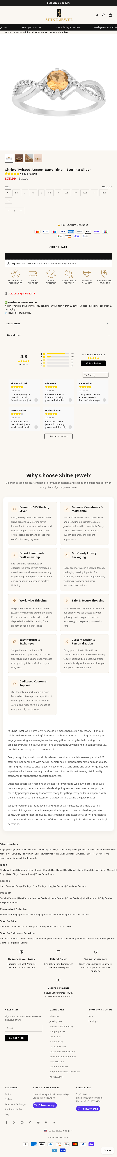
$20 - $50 (17, 32)
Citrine (3, 943)
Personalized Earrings (31, 914)
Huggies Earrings (56, 886)
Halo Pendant (24, 898)
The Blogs (93, 1021)
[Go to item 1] (9, 158)
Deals (90, 1016)
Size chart (107, 186)
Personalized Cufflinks (78, 914)
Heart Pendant (58, 898)
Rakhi (82, 849)
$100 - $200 (52, 926)
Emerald (15, 938)
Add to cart (58, 247)
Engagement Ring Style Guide (65, 1071)
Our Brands (56, 1036)
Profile (8, 1094)
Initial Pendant (89, 898)
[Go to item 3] (28, 158)
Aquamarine (40, 938)
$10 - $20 (16, 926)
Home (8, 32)
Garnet (111, 938)
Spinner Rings (27, 874)
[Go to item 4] (38, 158)
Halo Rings (69, 870)
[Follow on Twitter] (14, 1122)
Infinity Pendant (105, 898)
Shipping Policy (57, 1031)
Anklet (75, 849)
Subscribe (16, 1038)
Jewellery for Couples (10, 858)
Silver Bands (56, 870)
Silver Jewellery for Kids (46, 854)
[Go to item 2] (19, 158)
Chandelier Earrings (76, 886)
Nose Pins (65, 849)
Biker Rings (12, 874)
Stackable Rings (8, 870)
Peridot (103, 938)
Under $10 (5, 926)
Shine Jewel (17, 731)
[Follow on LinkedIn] (53, 1122)
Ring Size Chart (57, 1061)
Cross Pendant (73, 898)
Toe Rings (53, 849)
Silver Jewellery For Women (19, 854)
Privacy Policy (56, 1041)
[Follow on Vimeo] (46, 1122)
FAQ (7, 1114)
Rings (2, 849)
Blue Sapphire (55, 938)
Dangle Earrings (23, 886)
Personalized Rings (9, 914)
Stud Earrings (39, 886)
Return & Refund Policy (61, 1026)
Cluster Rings (83, 870)
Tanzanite (4, 938)
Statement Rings (25, 870)
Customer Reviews (59, 1066)
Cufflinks (91, 849)
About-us (54, 1016)
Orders (8, 1099)
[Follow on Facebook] (6, 1122)
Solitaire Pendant (8, 898)
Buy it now (58, 256)
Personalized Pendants (54, 914)
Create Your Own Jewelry (62, 1051)
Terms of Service (58, 1046)
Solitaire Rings (98, 870)
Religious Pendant (9, 902)
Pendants (21, 849)
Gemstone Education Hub (63, 1056)
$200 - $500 (66, 926)
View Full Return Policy (19, 312)
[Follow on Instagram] (22, 1122)
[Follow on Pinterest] (30, 1122)
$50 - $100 (39, 926)
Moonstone (69, 938)
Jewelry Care (56, 1021)
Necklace (32, 849)
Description (13, 323)
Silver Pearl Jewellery (97, 854)
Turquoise (14, 943)
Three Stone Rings (44, 874)
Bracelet (43, 849)
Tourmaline (92, 938)
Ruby (30, 938)
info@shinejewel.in (93, 1097)
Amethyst (80, 938)
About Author (56, 1076)
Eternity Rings (42, 870)
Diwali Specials (30, 858)
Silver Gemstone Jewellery (72, 854)
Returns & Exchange (15, 1104)
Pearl (23, 938)
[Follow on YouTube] (38, 1122)
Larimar (24, 943)
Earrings (11, 849)
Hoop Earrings (7, 886)
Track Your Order (13, 1109)
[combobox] (95, 375)
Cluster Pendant (41, 898)
